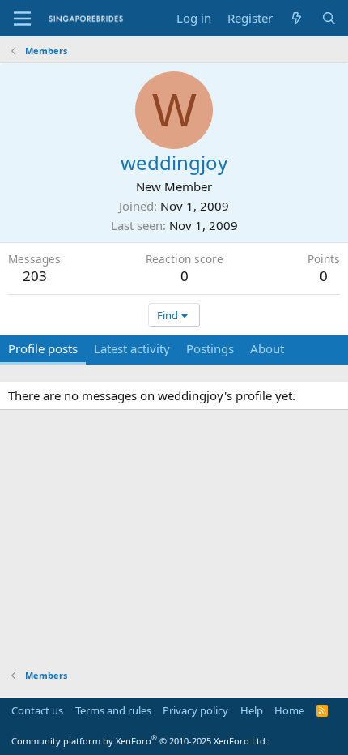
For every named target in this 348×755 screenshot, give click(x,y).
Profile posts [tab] (43, 348)
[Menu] (22, 18)
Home (289, 710)
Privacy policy (195, 710)
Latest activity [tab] (132, 348)
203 (35, 276)
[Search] (329, 18)
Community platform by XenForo (139, 741)
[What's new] (296, 18)
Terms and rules (113, 710)
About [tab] (267, 348)
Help (251, 710)
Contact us (37, 710)
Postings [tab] (210, 348)
